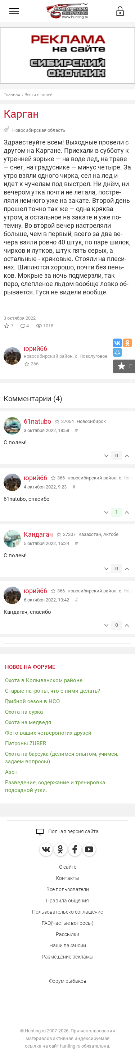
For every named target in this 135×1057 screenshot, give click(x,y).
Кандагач (38, 534)
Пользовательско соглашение (67, 912)
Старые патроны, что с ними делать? (52, 691)
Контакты (67, 878)
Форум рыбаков (67, 981)
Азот (11, 772)
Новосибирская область (38, 130)
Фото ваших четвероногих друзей (48, 733)
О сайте (67, 867)
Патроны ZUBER (25, 743)
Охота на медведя (28, 722)
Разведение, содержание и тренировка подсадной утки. (55, 786)
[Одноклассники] (127, 343)
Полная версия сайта (73, 831)
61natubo (37, 421)
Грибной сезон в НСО (32, 701)
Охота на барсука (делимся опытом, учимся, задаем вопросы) (61, 758)
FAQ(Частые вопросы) (68, 923)
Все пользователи (67, 889)
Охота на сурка (24, 712)
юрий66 (35, 348)
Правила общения (67, 900)
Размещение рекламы (68, 957)
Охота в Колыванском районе (43, 680)
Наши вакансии (67, 945)
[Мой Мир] (117, 352)
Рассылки (67, 934)
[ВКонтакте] (117, 343)
